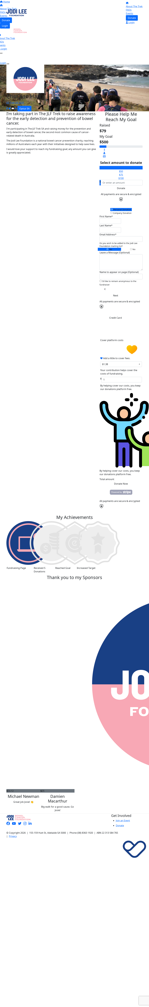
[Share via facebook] (7, 108)
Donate (132, 18)
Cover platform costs (112, 340)
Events (129, 13)
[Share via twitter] (9, 108)
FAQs (129, 9)
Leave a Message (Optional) (115, 252)
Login (5, 25)
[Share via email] (12, 108)
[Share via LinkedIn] (16, 108)
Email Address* (108, 234)
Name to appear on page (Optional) (119, 272)
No (133, 249)
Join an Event (123, 820)
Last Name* (106, 225)
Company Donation (122, 213)
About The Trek (134, 6)
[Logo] (16, 12)
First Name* (106, 216)
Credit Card (115, 317)
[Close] (8, 63)
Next (115, 295)
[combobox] (121, 364)
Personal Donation (122, 209)
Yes (110, 249)
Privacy (13, 836)
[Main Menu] (1, 53)
